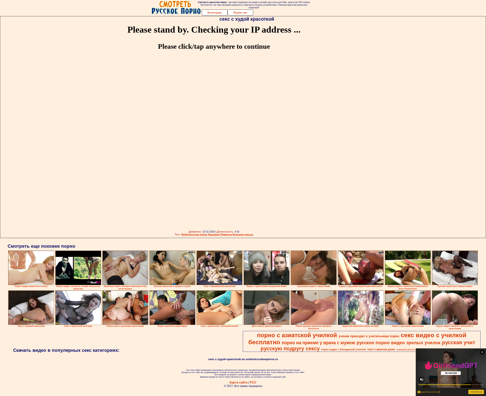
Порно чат (240, 12)
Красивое (214, 234)
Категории (214, 12)
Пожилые (226, 234)
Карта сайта (239, 382)
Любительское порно (194, 234)
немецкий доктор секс (408, 349)
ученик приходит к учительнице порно (368, 336)
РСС (253, 382)
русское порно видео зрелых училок (398, 342)
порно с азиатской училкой (297, 335)
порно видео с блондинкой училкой (343, 349)
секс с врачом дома (381, 349)
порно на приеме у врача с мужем (318, 342)
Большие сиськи (243, 234)
